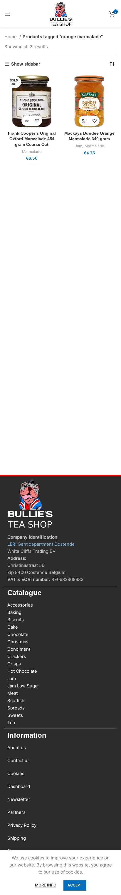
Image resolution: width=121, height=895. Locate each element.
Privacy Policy (21, 825)
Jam (78, 146)
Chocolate (17, 634)
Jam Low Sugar (23, 686)
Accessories (20, 605)
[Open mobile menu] (7, 14)
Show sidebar (25, 63)
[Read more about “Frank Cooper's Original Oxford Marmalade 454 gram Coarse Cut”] (26, 121)
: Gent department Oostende (41, 544)
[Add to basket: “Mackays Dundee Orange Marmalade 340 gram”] (84, 121)
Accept (75, 885)
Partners (16, 812)
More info (45, 885)
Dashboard (18, 786)
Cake (12, 627)
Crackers (16, 656)
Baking (14, 612)
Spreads (16, 708)
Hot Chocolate (22, 671)
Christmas (17, 641)
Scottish (15, 700)
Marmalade (31, 151)
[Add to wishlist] (37, 121)
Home (11, 36)
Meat (12, 693)
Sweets (15, 715)
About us (16, 747)
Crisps (14, 664)
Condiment (18, 649)
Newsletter (18, 799)
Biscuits (15, 619)
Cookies (15, 773)
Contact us (18, 760)
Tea (11, 722)
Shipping (16, 838)
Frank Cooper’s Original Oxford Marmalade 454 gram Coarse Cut (32, 139)
